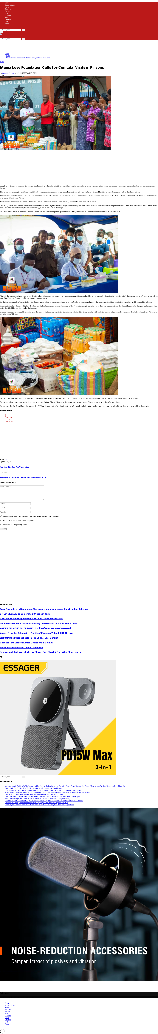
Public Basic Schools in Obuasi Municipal (21, 647)
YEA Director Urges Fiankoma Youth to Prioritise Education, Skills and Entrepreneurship (37, 799)
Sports (7, 17)
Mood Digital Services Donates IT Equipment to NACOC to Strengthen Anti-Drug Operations (39, 805)
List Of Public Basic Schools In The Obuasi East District (29, 638)
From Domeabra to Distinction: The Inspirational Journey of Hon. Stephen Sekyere (44, 609)
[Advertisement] (42, 45)
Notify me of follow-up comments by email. (19, 520)
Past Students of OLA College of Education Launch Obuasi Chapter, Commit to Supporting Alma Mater (43, 790)
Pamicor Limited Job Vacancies (14, 467)
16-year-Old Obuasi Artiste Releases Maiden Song (23, 477)
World (7, 24)
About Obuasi (10, 5)
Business (8, 9)
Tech (6, 21)
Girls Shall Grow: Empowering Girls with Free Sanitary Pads (31, 618)
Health (7, 13)
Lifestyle (8, 19)
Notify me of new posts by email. (15, 525)
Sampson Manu (8, 73)
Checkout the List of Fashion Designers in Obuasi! (26, 642)
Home (7, 3)
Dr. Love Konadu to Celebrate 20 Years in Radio (25, 614)
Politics (7, 11)
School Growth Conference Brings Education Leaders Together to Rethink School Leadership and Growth (44, 801)
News (7, 7)
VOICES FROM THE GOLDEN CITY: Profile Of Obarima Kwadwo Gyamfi (35, 628)
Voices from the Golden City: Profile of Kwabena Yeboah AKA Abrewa (36, 633)
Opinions (8, 15)
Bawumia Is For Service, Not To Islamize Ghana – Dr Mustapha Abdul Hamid (33, 788)
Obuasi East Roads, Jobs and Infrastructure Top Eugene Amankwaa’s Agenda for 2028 (36, 803)
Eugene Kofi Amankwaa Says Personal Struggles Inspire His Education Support (34, 794)
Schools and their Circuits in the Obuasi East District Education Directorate (40, 652)
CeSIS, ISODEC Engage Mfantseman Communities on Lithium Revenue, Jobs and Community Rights (42, 796)
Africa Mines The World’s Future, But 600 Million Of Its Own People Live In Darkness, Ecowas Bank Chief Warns (47, 792)
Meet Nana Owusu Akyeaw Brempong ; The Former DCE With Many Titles (38, 623)
